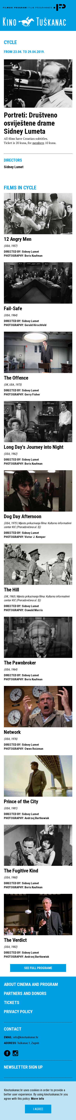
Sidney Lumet (13, 167)
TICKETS (11, 1002)
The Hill (11, 590)
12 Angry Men (17, 239)
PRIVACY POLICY (18, 1011)
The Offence (16, 378)
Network (12, 732)
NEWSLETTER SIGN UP (23, 1067)
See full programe (38, 968)
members (38, 143)
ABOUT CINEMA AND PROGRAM (31, 984)
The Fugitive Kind (21, 871)
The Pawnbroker (20, 663)
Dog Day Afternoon (22, 516)
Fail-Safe (13, 308)
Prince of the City (21, 801)
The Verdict (15, 940)
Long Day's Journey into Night (33, 447)
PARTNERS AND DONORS (25, 993)
